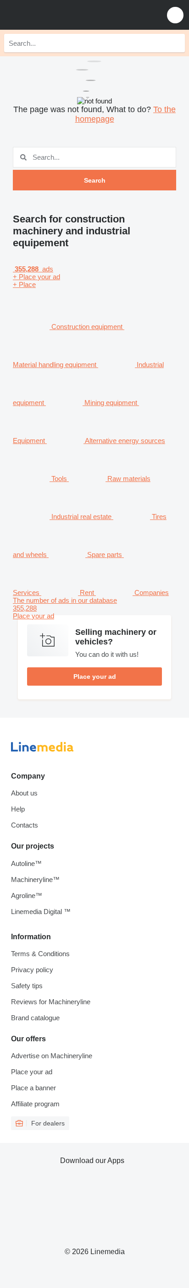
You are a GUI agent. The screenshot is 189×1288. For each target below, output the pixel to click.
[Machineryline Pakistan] (64, 15)
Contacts (24, 825)
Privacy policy (32, 970)
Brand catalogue (35, 1018)
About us (24, 793)
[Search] (176, 43)
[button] (175, 15)
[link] (94, 608)
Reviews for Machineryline (50, 1002)
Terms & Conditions (40, 954)
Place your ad (94, 676)
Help (18, 809)
